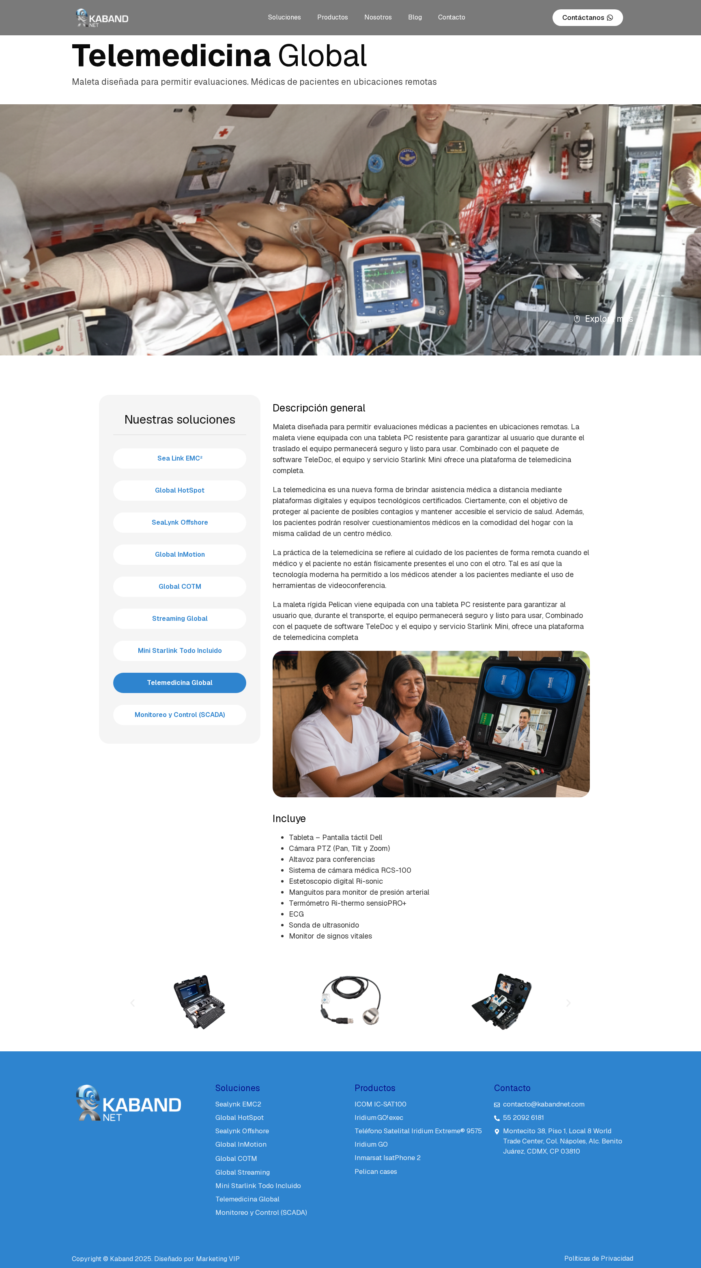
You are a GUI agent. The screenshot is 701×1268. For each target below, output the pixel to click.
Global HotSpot (179, 490)
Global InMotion (180, 554)
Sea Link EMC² (179, 458)
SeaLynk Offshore (180, 522)
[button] (132, 1003)
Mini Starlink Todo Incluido (180, 650)
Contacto (451, 17)
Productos (332, 17)
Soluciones (284, 17)
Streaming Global (180, 618)
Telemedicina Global (180, 682)
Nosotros (378, 17)
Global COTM (180, 586)
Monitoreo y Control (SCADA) (180, 714)
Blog (415, 17)
